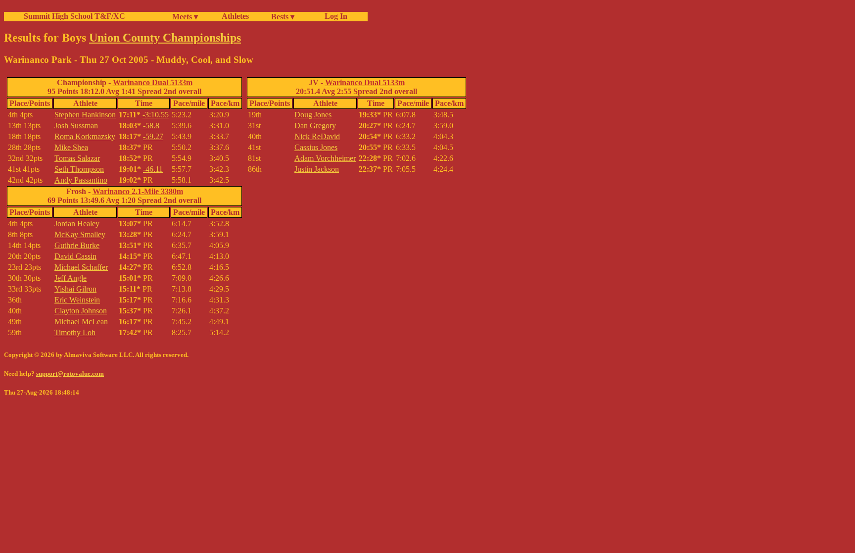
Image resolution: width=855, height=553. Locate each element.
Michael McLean (81, 321)
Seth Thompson (79, 169)
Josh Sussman (76, 125)
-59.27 (153, 136)
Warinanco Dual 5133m (152, 82)
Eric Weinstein (77, 300)
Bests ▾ (282, 16)
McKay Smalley (79, 234)
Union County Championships (165, 37)
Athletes (235, 16)
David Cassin (75, 256)
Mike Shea (71, 147)
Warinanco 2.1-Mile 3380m (138, 191)
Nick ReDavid (317, 136)
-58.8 (151, 125)
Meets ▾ (185, 16)
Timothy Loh (74, 332)
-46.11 (153, 169)
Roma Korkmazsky (84, 136)
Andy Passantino (80, 180)
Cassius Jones (315, 147)
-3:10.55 (155, 114)
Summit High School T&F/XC (74, 16)
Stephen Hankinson (85, 114)
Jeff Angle (70, 278)
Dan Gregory (315, 125)
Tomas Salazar (77, 158)
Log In (334, 16)
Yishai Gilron (75, 289)
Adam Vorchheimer (325, 158)
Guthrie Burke (76, 245)
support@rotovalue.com (70, 373)
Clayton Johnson (80, 310)
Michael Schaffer (81, 267)
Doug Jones (313, 114)
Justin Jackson (316, 169)
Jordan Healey (76, 223)
